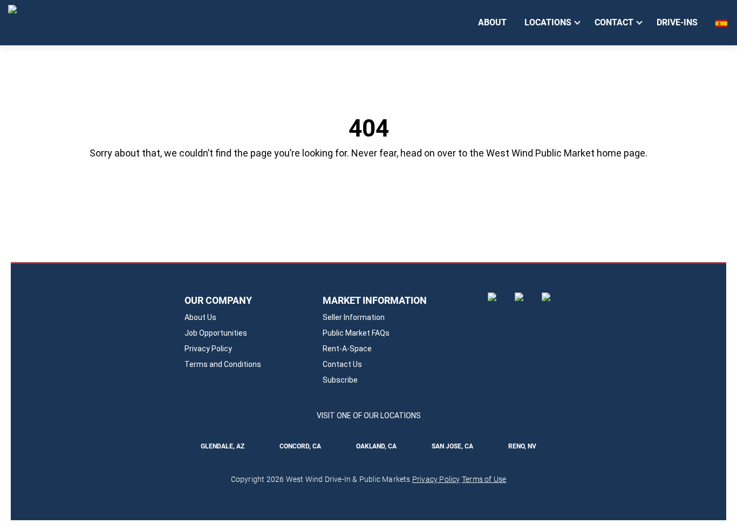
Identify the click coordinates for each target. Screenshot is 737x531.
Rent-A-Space (347, 348)
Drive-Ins (677, 22)
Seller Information (354, 317)
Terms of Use (484, 479)
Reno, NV (522, 446)
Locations (547, 22)
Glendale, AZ (222, 446)
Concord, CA (300, 446)
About (492, 22)
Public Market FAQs (356, 333)
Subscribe (340, 380)
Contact (614, 22)
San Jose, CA (452, 446)
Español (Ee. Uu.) (722, 23)
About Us (200, 317)
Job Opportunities (216, 333)
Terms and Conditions (223, 364)
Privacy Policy (208, 348)
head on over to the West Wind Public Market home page (522, 153)
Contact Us (342, 364)
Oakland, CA (376, 446)
